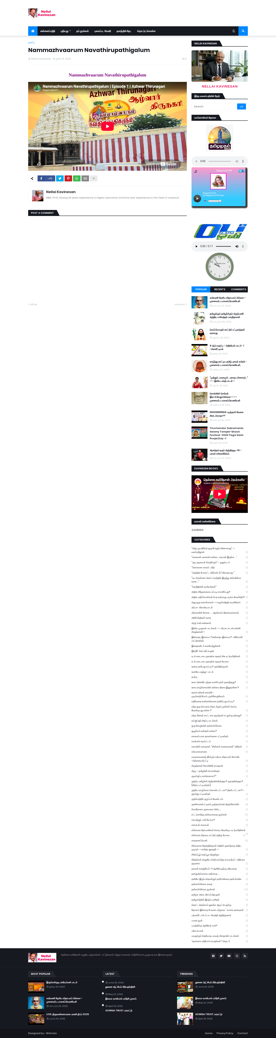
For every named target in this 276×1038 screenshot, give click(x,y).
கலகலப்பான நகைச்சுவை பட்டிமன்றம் (220, 736)
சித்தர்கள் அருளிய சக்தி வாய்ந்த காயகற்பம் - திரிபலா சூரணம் (220, 861)
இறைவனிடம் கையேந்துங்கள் (220, 646)
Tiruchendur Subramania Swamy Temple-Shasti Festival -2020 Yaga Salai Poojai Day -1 (226, 433)
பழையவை (179, 304)
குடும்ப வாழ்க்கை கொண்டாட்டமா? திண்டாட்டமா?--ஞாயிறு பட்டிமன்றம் (220, 792)
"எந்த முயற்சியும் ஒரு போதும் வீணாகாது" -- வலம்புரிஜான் (220, 550)
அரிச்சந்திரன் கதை (220, 618)
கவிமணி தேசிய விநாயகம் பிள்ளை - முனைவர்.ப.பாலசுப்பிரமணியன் (228, 299)
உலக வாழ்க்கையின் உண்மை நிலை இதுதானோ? (220, 687)
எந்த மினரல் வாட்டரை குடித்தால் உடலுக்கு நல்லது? (220, 715)
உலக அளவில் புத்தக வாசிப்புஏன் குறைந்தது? (220, 682)
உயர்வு (220, 677)
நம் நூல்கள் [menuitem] (82, 31)
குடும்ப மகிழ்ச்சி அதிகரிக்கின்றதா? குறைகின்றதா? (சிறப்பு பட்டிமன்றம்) (220, 783)
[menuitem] (33, 31)
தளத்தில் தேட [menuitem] (124, 31)
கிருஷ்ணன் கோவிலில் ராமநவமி (220, 766)
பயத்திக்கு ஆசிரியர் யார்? (220, 925)
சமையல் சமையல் (220, 825)
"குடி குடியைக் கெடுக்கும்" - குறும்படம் (220, 562)
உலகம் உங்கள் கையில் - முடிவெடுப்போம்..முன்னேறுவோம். (220, 694)
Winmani (51, 1033)
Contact (242, 1033)
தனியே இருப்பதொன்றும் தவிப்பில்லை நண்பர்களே (220, 879)
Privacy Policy (225, 1033)
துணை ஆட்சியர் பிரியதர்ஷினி (120, 987)
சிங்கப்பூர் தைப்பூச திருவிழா (220, 854)
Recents (219, 289)
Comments (238, 289)
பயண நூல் (220, 920)
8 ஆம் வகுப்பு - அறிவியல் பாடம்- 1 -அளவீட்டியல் (227, 347)
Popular (201, 289)
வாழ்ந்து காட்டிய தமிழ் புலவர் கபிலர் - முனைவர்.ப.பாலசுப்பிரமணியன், (228, 363)
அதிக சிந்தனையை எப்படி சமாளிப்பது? (220, 592)
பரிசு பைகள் (220, 931)
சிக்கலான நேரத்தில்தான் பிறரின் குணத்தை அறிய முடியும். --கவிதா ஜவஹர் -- (220, 847)
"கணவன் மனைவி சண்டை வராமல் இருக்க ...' (220, 557)
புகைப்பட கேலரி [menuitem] (102, 31)
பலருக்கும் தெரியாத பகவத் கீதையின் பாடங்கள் (220, 936)
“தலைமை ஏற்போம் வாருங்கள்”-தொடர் (220, 941)
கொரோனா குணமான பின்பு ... (220, 809)
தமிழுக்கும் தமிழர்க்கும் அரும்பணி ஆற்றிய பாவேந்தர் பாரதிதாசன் (227, 315)
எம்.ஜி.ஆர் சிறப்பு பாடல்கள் (220, 720)
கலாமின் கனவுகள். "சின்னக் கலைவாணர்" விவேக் (220, 746)
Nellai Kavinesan (61, 191)
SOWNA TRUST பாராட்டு (118, 1010)
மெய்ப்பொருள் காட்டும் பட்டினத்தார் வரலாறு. (227, 331)
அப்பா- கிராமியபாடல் (220, 607)
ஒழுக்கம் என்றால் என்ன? (220, 731)
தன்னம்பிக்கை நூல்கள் (220, 889)
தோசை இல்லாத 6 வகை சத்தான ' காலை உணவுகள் (220, 910)
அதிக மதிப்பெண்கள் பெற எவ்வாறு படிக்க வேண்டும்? (220, 597)
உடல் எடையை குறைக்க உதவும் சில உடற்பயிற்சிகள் (220, 656)
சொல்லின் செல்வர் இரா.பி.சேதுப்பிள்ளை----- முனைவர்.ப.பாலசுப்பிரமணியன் (225, 397)
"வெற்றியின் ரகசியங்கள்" (220, 587)
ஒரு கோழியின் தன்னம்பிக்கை (220, 726)
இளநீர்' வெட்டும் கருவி (220, 651)
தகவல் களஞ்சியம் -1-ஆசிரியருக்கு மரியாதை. (220, 868)
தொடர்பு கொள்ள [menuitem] (146, 31)
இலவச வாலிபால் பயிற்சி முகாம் (120, 998)
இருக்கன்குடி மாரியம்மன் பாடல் (61, 982)
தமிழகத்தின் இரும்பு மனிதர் (220, 899)
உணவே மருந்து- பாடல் (220, 672)
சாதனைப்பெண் (220, 840)
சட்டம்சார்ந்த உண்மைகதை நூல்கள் (220, 814)
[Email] (85, 178)
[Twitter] (60, 178)
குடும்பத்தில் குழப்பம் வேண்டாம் (220, 799)
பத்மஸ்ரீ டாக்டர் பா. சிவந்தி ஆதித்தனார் (220, 915)
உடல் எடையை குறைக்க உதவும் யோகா (220, 661)
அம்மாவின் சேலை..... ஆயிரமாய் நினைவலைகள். (220, 612)
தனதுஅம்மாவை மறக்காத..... (220, 874)
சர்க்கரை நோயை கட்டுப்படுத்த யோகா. (218, 835)
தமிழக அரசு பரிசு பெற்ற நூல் (220, 894)
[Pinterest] (68, 178)
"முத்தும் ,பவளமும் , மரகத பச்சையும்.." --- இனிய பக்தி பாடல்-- (229, 379)
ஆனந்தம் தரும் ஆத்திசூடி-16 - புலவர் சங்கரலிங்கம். (226, 452)
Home (209, 1033)
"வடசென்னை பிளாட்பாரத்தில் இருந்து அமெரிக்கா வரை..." (220, 580)
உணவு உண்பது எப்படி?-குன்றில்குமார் (220, 666)
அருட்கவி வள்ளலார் (220, 623)
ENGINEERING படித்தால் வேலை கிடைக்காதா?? (227, 414)
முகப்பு (31, 42)
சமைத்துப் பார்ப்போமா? (220, 820)
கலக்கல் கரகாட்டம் (220, 741)
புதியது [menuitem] (64, 31)
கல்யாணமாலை (220, 751)
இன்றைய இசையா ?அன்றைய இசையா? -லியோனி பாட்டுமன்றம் (220, 639)
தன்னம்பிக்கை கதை (220, 884)
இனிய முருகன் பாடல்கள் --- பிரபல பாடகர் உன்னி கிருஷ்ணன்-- (220, 630)
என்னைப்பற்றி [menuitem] (47, 31)
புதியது (33, 304)
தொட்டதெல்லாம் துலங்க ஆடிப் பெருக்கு (220, 905)
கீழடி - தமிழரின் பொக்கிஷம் (220, 771)
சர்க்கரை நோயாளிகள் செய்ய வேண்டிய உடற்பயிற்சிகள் (220, 830)
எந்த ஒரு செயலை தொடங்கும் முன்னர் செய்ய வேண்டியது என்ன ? (220, 708)
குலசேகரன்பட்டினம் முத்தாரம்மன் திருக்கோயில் (220, 804)
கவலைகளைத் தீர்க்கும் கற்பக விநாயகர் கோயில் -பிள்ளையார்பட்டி (220, 758)
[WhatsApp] (77, 178)
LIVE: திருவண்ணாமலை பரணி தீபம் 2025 (67, 1014)
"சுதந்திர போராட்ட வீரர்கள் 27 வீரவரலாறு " (220, 572)
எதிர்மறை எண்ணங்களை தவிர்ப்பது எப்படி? (220, 701)
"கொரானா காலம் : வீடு (220, 567)
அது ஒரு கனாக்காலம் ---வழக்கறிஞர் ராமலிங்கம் (220, 602)
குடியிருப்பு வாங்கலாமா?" (220, 776)
